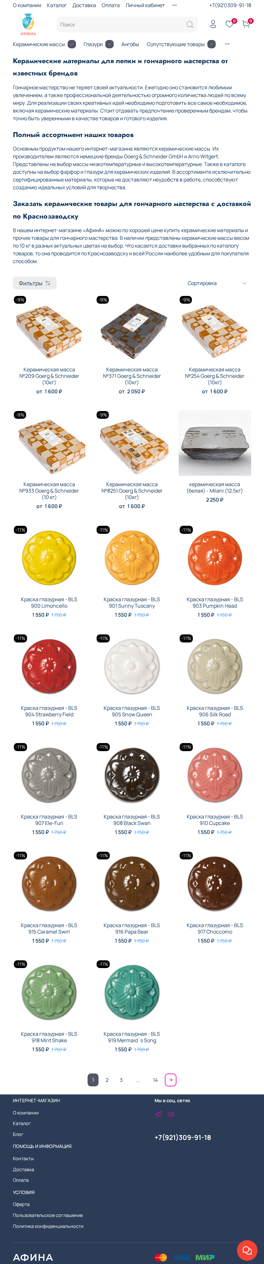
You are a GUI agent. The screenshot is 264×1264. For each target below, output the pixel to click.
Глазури (93, 44)
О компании (27, 5)
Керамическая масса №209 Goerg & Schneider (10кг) (49, 376)
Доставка (84, 5)
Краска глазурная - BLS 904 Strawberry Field (49, 711)
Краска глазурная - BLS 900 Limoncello (49, 602)
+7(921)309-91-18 (230, 5)
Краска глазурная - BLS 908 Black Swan (132, 820)
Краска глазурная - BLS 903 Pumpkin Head (215, 602)
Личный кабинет (145, 5)
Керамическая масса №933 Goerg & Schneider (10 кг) (49, 491)
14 (155, 1079)
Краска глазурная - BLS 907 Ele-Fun (49, 820)
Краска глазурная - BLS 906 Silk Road (215, 711)
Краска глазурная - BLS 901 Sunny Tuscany (132, 602)
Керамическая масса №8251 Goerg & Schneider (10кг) (132, 491)
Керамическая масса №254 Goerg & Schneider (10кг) (214, 376)
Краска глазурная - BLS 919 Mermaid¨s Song (132, 1037)
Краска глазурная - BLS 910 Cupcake (215, 820)
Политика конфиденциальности (48, 1226)
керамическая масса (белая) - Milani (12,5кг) (214, 487)
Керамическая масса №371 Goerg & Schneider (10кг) (132, 376)
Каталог (57, 5)
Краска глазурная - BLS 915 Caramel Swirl (49, 928)
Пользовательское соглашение (48, 1215)
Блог (18, 1134)
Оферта (21, 1204)
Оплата (111, 5)
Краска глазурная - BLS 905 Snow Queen (132, 711)
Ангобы (130, 44)
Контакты (23, 1158)
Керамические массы (39, 44)
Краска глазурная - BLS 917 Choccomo (215, 928)
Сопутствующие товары (176, 44)
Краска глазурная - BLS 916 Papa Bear (132, 928)
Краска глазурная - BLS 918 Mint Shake (49, 1037)
